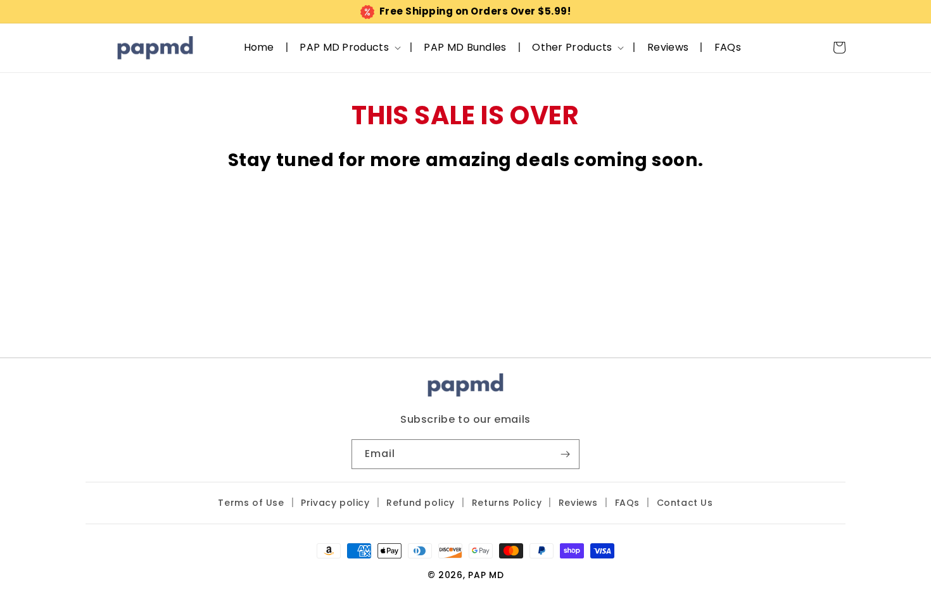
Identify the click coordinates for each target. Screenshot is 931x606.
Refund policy (420, 502)
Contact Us (685, 502)
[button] (349, 47)
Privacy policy (335, 502)
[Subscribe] (565, 454)
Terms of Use (251, 502)
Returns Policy (507, 502)
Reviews (578, 502)
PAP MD (486, 575)
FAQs (627, 502)
